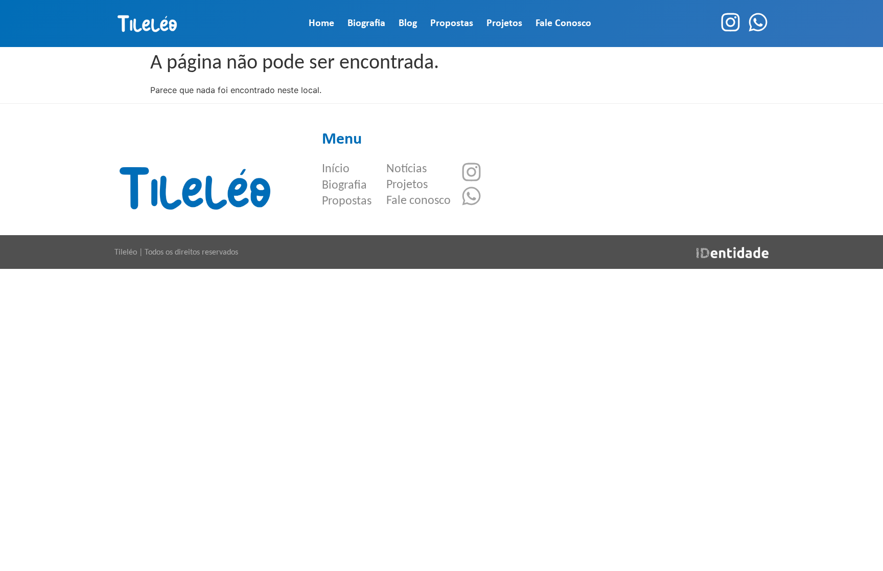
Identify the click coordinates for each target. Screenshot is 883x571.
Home (321, 23)
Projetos (504, 23)
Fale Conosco (563, 23)
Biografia (366, 23)
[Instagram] (730, 22)
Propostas (451, 23)
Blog (408, 23)
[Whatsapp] (758, 22)
